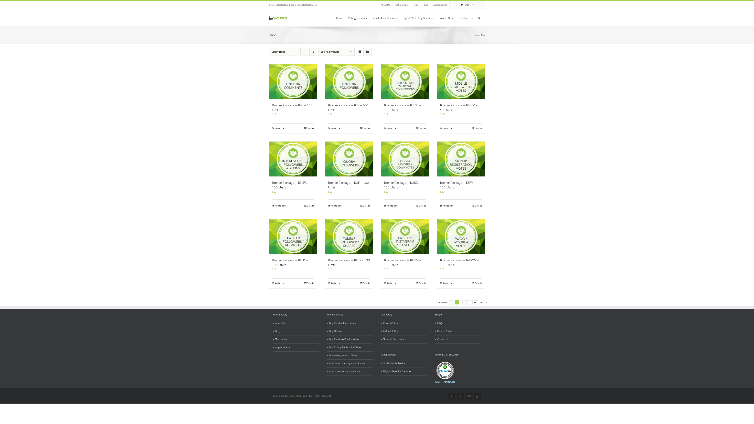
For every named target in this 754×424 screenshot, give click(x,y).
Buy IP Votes (335, 331)
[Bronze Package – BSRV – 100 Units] (461, 159)
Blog (277, 331)
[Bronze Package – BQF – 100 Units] (349, 159)
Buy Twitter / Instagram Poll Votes (347, 363)
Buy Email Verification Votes (344, 339)
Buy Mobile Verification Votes (344, 371)
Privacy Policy (390, 323)
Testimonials (281, 339)
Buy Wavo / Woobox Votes (343, 355)
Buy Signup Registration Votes (345, 347)
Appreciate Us (282, 347)
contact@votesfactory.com (304, 4)
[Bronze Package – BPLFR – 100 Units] (293, 159)
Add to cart (280, 128)
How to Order (444, 331)
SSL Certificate (445, 382)
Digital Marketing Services (397, 371)
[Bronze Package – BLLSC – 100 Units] (405, 81)
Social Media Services (394, 363)
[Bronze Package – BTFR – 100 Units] (293, 236)
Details (310, 128)
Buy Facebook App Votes (342, 323)
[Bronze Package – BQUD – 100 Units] (405, 159)
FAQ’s (440, 323)
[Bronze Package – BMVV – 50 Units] (461, 81)
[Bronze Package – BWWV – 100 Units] (461, 236)
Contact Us (442, 339)
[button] (479, 17)
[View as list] (367, 52)
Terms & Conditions (393, 339)
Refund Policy (390, 331)
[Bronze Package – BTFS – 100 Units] (349, 236)
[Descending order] (313, 52)
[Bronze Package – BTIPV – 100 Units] (405, 236)
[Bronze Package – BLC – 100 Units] (293, 81)
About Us (280, 323)
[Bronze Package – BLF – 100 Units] (349, 81)
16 (475, 302)
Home (476, 35)
